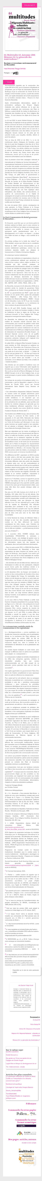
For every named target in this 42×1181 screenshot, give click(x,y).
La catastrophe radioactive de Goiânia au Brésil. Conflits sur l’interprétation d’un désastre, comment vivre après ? (21, 1079)
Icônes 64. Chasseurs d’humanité (29, 1029)
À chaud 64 (36, 1020)
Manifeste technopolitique (14, 1084)
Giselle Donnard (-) (12, 1055)
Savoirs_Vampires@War (13, 1090)
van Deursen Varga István (15, 69)
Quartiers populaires (12, 1051)
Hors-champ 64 (35, 1024)
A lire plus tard (28, 5)
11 (12, 771)
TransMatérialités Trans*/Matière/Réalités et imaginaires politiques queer (18, 1096)
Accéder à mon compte (29, 1143)
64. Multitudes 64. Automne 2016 (19, 55)
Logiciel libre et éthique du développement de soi (21, 1063)
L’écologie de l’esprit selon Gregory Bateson (19, 1087)
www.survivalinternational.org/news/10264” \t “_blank (22, 865)
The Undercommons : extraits (15, 1067)
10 (21, 694)
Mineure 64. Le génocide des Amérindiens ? (18, 58)
